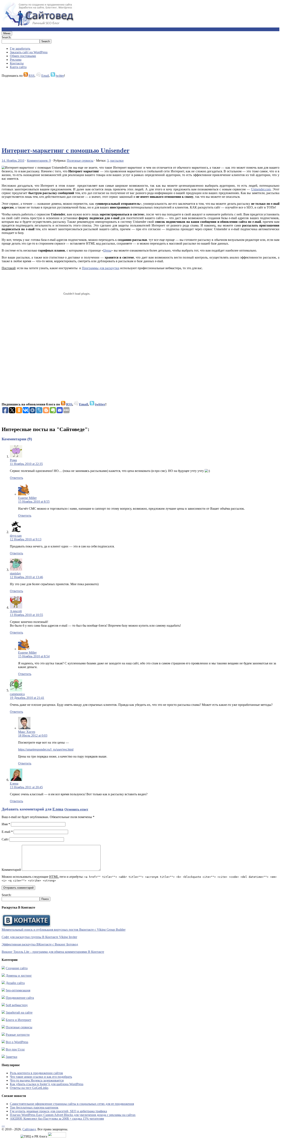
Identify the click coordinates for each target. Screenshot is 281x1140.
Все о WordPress (17, 1042)
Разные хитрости (18, 1034)
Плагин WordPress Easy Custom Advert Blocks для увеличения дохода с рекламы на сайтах (73, 1115)
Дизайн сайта (15, 983)
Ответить (16, 478)
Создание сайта (17, 968)
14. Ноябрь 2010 (13, 160)
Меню (6, 33)
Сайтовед (29, 1129)
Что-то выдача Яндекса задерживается (37, 1080)
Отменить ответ (76, 809)
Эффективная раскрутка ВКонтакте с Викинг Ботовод (40, 944)
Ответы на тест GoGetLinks (29, 1088)
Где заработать (20, 48)
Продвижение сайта (20, 997)
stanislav (15, 573)
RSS (32, 75)
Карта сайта (18, 67)
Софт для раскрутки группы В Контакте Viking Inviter (39, 937)
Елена (14, 783)
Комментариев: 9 (39, 160)
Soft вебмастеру (17, 1005)
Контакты (17, 63)
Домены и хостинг (19, 975)
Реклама (15, 59)
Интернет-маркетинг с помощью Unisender (65, 150)
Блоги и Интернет (18, 1020)
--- (3, 1125)
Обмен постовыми (23, 56)
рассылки (117, 160)
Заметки (11, 1057)
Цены (107, 250)
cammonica (17, 694)
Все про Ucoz (15, 1049)
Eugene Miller (27, 498)
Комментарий (11, 869)
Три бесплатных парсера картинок (34, 1107)
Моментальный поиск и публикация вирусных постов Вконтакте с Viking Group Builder (63, 929)
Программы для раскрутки (100, 268)
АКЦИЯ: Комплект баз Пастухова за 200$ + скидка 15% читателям (57, 1118)
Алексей (16, 611)
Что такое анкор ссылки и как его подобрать (41, 1076)
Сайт (5, 839)
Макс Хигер (26, 732)
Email (45, 75)
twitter (60, 75)
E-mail (7, 831)
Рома (13, 460)
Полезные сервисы (80, 160)
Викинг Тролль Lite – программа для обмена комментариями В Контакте (53, 951)
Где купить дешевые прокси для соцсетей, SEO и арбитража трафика (58, 1111)
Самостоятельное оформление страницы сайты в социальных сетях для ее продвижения (72, 1104)
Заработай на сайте (19, 1012)
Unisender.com (261, 189)
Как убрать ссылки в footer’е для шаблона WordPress (46, 1084)
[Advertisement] (125, 110)
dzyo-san (16, 535)
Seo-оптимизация (18, 990)
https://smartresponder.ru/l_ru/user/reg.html (45, 749)
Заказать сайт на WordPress (29, 52)
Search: (6, 37)
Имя (6, 824)
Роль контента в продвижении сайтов (36, 1073)
